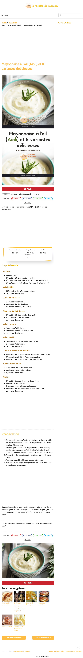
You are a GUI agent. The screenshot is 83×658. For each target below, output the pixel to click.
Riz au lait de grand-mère (6, 604)
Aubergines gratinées (42, 604)
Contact (78, 651)
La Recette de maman (22, 651)
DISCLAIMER (70, 651)
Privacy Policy (59, 651)
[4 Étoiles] (8, 194)
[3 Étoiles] (6, 194)
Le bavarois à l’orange (30, 604)
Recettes (13, 23)
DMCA (51, 651)
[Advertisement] (28, 45)
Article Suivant (42, 637)
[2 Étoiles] (4, 194)
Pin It (29, 189)
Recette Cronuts (7, 626)
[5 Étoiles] (9, 194)
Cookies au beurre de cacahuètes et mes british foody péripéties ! (19, 607)
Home (4, 23)
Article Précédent (14, 637)
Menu (6, 15)
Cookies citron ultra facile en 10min (18, 628)
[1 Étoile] (2, 194)
